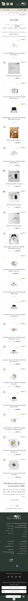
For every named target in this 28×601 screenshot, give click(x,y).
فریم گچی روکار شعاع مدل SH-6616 (14, 204)
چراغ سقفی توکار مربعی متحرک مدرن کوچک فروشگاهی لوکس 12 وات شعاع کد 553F (14, 118)
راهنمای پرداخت (23, 546)
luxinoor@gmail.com (9, 546)
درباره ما (24, 534)
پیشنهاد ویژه (4, 9)
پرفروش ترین (7, 24)
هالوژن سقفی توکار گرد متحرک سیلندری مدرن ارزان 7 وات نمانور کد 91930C (14, 97)
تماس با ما (24, 536)
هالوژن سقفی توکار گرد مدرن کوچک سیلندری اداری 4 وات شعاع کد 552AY (14, 162)
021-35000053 (11, 543)
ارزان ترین (17, 26)
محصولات (17, 12)
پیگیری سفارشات (10, 526)
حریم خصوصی (11, 533)
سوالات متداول (10, 528)
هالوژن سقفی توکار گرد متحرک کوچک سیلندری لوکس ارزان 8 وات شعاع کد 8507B (14, 338)
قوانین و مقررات (23, 551)
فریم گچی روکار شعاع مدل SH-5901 (14, 225)
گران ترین (11, 26)
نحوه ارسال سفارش (22, 548)
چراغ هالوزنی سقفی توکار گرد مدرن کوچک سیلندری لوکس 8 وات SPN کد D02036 (14, 247)
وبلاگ (25, 531)
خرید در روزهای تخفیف (21, 553)
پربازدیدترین (14, 24)
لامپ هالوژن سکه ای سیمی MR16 (14, 140)
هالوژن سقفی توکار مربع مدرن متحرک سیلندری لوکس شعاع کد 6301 (14, 473)
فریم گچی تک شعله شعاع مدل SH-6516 (14, 183)
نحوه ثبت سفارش (22, 543)
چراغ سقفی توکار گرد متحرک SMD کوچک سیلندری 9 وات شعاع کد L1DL (14, 54)
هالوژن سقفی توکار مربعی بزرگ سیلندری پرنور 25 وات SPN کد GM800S (14, 406)
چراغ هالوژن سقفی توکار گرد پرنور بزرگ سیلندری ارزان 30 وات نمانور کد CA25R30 (14, 270)
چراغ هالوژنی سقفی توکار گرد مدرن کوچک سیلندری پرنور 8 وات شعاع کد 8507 (14, 360)
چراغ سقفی (10, 12)
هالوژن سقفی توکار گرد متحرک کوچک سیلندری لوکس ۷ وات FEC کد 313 (14, 451)
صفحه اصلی (23, 12)
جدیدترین (21, 24)
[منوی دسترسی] (24, 9)
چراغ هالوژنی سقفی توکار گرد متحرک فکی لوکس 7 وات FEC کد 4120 (14, 383)
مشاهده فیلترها (13, 34)
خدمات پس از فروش (9, 530)
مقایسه (22, 39)
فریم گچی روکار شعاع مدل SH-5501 (14, 75)
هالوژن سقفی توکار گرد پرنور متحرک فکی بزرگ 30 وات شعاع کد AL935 (14, 292)
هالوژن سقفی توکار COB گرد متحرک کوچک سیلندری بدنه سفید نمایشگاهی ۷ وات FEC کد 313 (14, 428)
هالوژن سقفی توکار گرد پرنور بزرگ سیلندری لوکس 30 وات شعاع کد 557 (14, 315)
